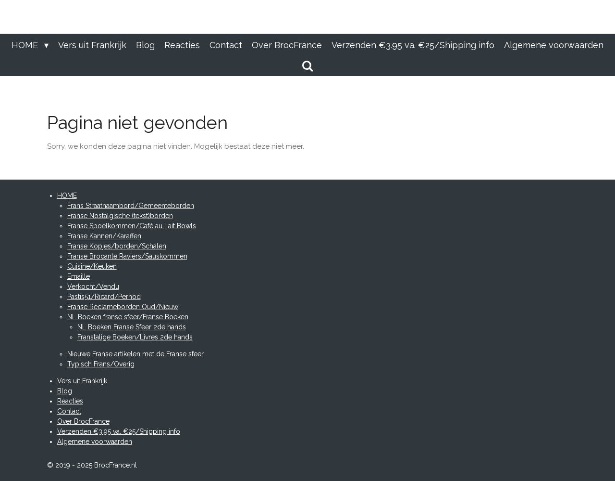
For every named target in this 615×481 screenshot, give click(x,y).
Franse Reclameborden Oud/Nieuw (122, 307)
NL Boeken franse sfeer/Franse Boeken (127, 317)
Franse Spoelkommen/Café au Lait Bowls (131, 226)
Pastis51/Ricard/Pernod (104, 296)
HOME (67, 195)
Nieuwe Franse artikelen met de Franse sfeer (135, 354)
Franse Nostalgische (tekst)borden (120, 216)
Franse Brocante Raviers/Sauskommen (127, 256)
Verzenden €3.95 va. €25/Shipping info (118, 431)
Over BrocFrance (83, 421)
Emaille (78, 276)
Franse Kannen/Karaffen (104, 236)
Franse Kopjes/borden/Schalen (116, 246)
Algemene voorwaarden (94, 441)
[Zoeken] (307, 66)
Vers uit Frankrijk (82, 381)
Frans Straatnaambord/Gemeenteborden (130, 205)
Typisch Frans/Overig (101, 364)
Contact (69, 411)
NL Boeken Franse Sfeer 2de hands (131, 327)
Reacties (70, 401)
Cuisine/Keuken (92, 266)
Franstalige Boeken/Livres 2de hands (135, 337)
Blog (64, 391)
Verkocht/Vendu (93, 286)
